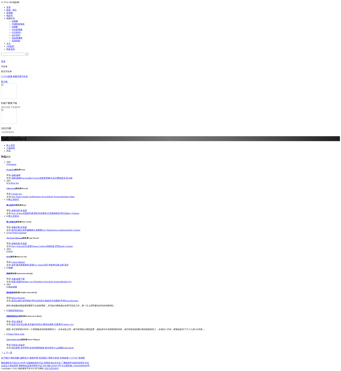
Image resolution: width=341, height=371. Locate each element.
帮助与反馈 (53, 358)
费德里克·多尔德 (64, 178)
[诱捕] (9, 268)
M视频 (15, 21)
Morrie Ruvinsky (18, 298)
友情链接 (64, 358)
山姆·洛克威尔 (29, 324)
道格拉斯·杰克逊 (19, 210)
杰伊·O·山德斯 (55, 348)
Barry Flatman (73, 213)
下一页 (9, 353)
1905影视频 (17, 29)
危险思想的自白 (12, 316)
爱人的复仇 (10, 222)
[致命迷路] (11, 287)
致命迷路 (9, 292)
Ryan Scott (24, 178)
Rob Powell (34, 178)
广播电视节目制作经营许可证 (75, 363)
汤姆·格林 (15, 175)
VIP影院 (10, 46)
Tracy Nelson (16, 213)
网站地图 (15, 358)
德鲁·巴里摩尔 (55, 324)
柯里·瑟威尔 (16, 282)
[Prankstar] (11, 164)
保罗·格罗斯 (16, 265)
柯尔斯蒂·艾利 (18, 348)
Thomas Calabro (38, 246)
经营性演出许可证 (52, 363)
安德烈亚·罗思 (52, 246)
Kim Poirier (44, 282)
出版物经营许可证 (34, 363)
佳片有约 (16, 35)
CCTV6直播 (6, 76)
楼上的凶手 (10, 205)
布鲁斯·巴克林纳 (47, 213)
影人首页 (10, 145)
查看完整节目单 (20, 76)
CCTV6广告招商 (77, 358)
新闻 (8, 10)
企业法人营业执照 (9, 365)
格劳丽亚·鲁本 (42, 348)
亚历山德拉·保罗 (19, 230)
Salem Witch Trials (13, 340)
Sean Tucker (16, 197)
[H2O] (9, 251)
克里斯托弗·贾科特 (31, 213)
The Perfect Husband (14, 238)
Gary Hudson (47, 230)
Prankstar (10, 170)
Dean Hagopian (71, 301)
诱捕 (8, 273)
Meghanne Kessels (40, 197)
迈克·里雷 (26, 246)
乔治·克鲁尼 (16, 321)
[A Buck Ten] (12, 183)
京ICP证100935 (51, 368)
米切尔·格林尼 (44, 301)
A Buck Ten (10, 188)
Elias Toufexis (55, 282)
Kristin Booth (68, 348)
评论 (14, 10)
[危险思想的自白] (14, 310)
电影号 (9, 15)
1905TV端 (6, 128)
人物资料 (10, 148)
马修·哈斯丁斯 (18, 279)
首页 (8, 7)
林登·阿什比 (61, 213)
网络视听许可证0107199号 (13, 363)
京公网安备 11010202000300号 (75, 365)
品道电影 (16, 41)
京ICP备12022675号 (52, 365)
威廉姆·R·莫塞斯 (34, 230)
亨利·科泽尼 (30, 348)
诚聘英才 (24, 358)
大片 (8, 43)
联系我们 (43, 358)
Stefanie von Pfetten (30, 282)
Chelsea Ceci (68, 324)
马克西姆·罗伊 (57, 301)
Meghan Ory (66, 282)
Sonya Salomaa (60, 230)
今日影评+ (16, 32)
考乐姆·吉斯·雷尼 (60, 265)
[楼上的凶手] (12, 199)
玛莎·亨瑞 (47, 265)
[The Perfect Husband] (16, 233)
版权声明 (33, 358)
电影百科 (10, 49)
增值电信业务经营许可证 (30, 365)
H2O (8, 257)
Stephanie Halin (67, 197)
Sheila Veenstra (54, 197)
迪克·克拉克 (16, 324)
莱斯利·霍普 (28, 265)
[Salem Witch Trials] (15, 334)
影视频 (9, 13)
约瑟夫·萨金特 (18, 345)
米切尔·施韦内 (42, 324)
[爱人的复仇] (12, 216)
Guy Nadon (38, 265)
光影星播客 (17, 38)
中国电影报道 (18, 24)
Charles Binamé (18, 262)
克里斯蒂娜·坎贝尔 (48, 178)
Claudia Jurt (16, 194)
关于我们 (5, 358)
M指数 (15, 27)
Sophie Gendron (73, 230)
